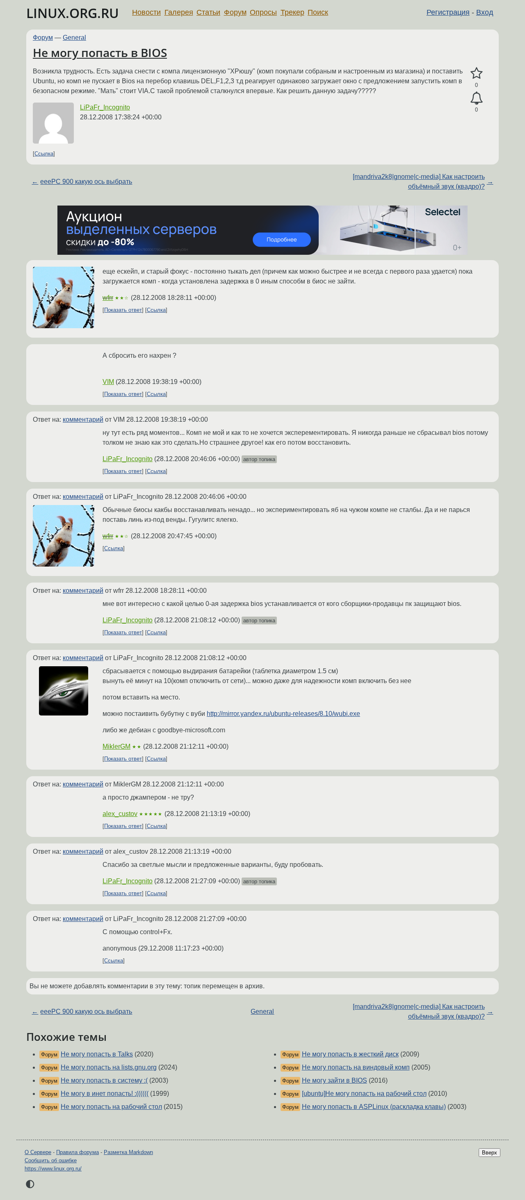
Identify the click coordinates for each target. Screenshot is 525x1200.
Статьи (208, 12)
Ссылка (43, 154)
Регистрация (448, 12)
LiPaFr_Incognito (105, 107)
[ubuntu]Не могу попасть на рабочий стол (364, 1093)
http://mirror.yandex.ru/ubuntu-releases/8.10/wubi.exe (283, 713)
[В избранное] (476, 73)
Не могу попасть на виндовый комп (356, 1067)
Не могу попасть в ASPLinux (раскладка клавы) (374, 1106)
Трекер (292, 12)
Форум (235, 12)
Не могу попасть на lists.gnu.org (109, 1067)
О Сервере (38, 1152)
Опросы (263, 12)
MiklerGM (116, 746)
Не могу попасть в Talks (97, 1054)
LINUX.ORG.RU (72, 13)
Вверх (489, 1153)
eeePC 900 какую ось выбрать (86, 181)
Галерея (178, 12)
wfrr (108, 297)
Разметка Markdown (128, 1152)
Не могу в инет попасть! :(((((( (104, 1093)
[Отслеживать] (476, 98)
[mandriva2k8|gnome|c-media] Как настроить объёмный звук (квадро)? (419, 181)
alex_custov (120, 813)
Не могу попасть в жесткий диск (350, 1054)
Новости (146, 12)
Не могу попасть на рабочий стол (111, 1106)
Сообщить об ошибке (51, 1160)
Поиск (318, 12)
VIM (108, 381)
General (74, 37)
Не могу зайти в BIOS (334, 1080)
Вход (484, 12)
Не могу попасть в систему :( (104, 1080)
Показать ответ (123, 310)
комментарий (83, 419)
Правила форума (77, 1152)
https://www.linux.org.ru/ (53, 1169)
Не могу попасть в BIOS (100, 52)
